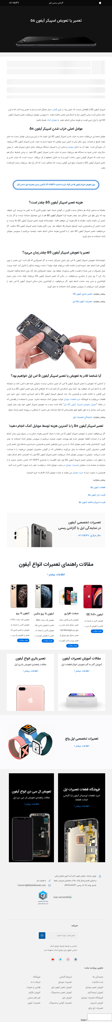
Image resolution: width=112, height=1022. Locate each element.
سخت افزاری (71, 613)
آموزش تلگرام (34, 993)
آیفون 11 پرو (22, 613)
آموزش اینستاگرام (95, 993)
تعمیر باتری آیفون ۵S (82, 294)
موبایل (70, 147)
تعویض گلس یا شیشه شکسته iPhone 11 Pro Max (34, 630)
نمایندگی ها (98, 977)
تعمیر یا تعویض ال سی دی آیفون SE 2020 (87, 626)
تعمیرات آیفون (34, 1003)
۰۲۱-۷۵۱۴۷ (41, 881)
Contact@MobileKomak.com (32, 885)
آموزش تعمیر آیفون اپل (61, 987)
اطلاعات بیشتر (57, 574)
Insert (84, 1020)
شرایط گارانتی (65, 977)
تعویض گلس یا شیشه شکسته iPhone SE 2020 (85, 621)
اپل (65, 404)
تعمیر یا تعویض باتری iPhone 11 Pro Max (38, 625)
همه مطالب (97, 631)
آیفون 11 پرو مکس (44, 614)
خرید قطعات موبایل (72, 399)
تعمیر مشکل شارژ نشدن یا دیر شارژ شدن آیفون (61, 625)
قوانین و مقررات (33, 987)
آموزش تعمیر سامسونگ (61, 993)
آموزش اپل (67, 998)
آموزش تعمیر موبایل (94, 987)
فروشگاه (36, 977)
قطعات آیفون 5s (98, 487)
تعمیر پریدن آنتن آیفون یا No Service (64, 640)
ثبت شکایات (97, 982)
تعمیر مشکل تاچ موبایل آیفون (68, 635)
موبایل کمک (52, 120)
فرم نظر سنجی (34, 998)
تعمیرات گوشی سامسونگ (60, 1003)
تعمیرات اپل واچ (96, 1008)
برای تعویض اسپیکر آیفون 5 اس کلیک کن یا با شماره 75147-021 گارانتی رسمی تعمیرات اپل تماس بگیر (56, 184)
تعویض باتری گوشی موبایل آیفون (66, 620)
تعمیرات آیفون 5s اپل (82, 301)
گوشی (54, 110)
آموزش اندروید (96, 1003)
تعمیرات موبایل (72, 465)
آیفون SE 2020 (94, 614)
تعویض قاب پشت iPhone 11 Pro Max (39, 620)
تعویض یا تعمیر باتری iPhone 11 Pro (15, 630)
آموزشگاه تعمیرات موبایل (92, 998)
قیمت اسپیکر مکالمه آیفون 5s (92, 502)
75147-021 (89, 536)
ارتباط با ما (35, 982)
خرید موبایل (78, 473)
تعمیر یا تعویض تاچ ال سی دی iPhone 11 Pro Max (34, 635)
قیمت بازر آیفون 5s (96, 495)
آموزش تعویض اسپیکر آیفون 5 (82, 404)
